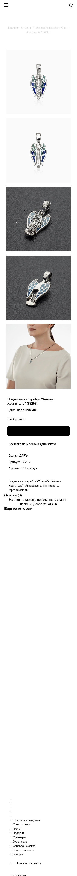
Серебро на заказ (24, 845)
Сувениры (19, 837)
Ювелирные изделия (26, 820)
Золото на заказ (23, 850)
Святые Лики (21, 824)
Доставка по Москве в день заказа (32, 444)
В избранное (16, 419)
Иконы (17, 828)
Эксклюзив (20, 841)
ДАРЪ (23, 455)
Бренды (18, 854)
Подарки (18, 833)
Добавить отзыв (45, 504)
